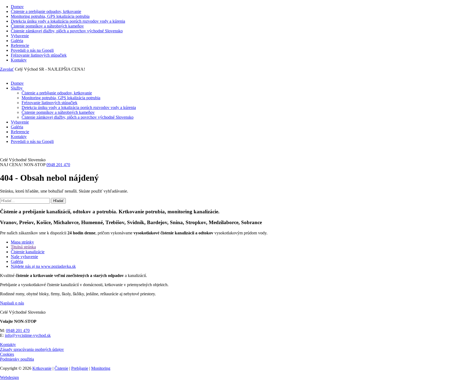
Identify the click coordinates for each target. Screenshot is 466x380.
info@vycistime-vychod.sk (28, 335)
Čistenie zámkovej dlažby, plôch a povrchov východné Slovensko (67, 31)
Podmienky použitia (17, 359)
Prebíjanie (79, 368)
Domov (17, 6)
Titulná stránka (23, 247)
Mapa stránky (22, 242)
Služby (17, 88)
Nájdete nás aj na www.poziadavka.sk (43, 266)
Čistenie (61, 368)
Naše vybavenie (24, 256)
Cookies (7, 354)
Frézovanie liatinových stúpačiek (39, 55)
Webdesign (9, 377)
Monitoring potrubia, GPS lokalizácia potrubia (50, 16)
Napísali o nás (12, 303)
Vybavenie (20, 35)
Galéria (17, 40)
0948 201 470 (58, 164)
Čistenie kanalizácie (27, 251)
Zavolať (7, 69)
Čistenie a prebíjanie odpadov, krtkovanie (46, 11)
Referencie (20, 45)
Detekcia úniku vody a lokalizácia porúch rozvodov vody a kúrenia (68, 21)
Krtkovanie (42, 368)
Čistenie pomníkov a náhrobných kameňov (47, 26)
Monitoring (100, 368)
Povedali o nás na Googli (32, 50)
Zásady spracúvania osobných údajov (32, 349)
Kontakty (19, 60)
